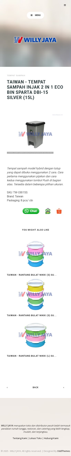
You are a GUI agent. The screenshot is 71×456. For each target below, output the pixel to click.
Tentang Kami (20, 438)
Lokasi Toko (35, 438)
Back (35, 387)
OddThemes (63, 451)
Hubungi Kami (51, 438)
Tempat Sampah (16, 75)
